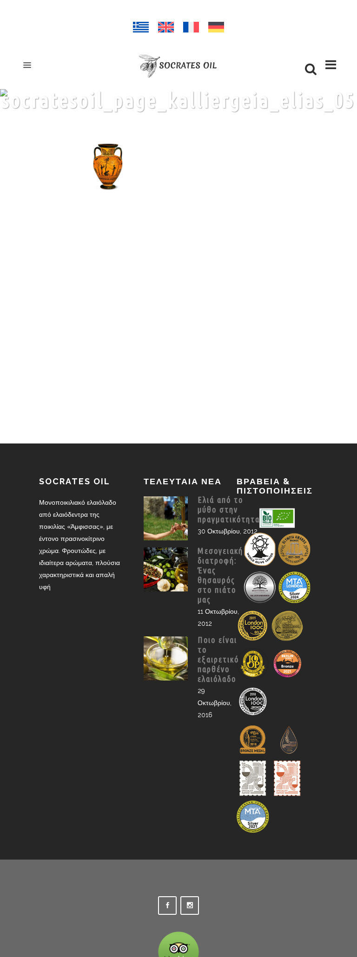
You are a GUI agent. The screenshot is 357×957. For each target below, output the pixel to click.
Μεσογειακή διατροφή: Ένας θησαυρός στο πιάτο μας (220, 575)
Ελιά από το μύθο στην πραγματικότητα (229, 509)
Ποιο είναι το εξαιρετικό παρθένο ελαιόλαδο (218, 659)
